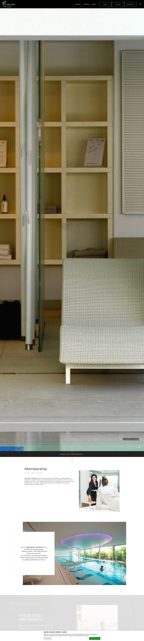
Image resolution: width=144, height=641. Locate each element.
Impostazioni (47, 638)
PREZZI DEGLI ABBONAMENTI (71, 454)
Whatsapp (86, 4)
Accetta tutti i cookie (94, 638)
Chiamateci (78, 4)
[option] (72, 229)
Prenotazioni (130, 4)
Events (105, 4)
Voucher (118, 4)
